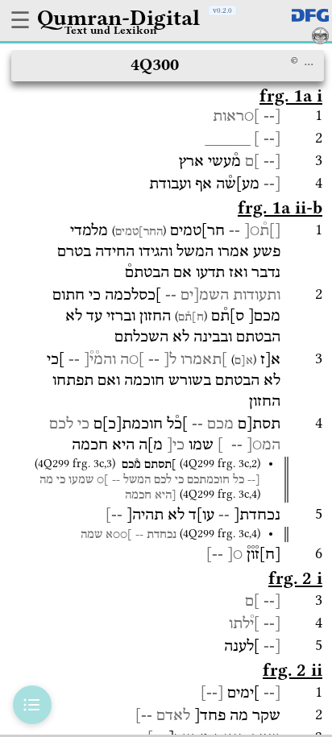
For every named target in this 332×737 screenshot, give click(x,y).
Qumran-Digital (118, 18)
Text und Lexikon (110, 29)
